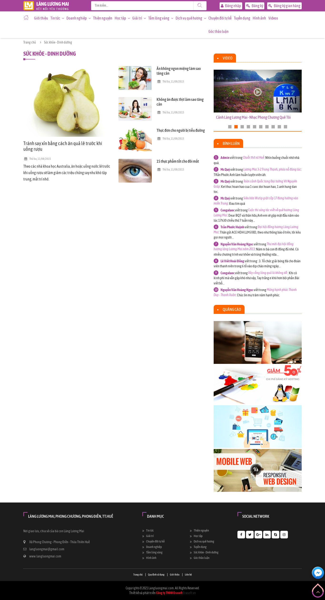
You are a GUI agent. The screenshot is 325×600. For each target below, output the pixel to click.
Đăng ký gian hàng (286, 6)
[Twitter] (250, 534)
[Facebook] (241, 534)
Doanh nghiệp (76, 18)
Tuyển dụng (242, 18)
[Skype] (275, 534)
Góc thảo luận (218, 31)
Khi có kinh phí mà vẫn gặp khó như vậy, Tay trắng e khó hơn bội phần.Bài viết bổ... (256, 278)
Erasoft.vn (189, 593)
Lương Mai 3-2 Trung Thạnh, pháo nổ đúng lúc (272, 169)
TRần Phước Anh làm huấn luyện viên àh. (240, 175)
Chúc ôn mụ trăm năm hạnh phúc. (258, 295)
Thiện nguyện (102, 18)
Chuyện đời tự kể (219, 18)
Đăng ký (257, 6)
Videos (273, 18)
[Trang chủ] (46, 3)
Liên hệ (188, 574)
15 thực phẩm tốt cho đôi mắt (178, 161)
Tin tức (55, 18)
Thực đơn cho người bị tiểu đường (181, 130)
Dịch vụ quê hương (189, 18)
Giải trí (137, 18)
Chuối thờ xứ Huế (253, 157)
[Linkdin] (267, 534)
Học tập (120, 18)
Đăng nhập (233, 6)
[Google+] (258, 534)
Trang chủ (29, 42)
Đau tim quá (237, 203)
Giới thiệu (41, 18)
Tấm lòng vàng (158, 18)
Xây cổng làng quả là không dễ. (268, 273)
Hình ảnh (259, 18)
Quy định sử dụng (156, 574)
